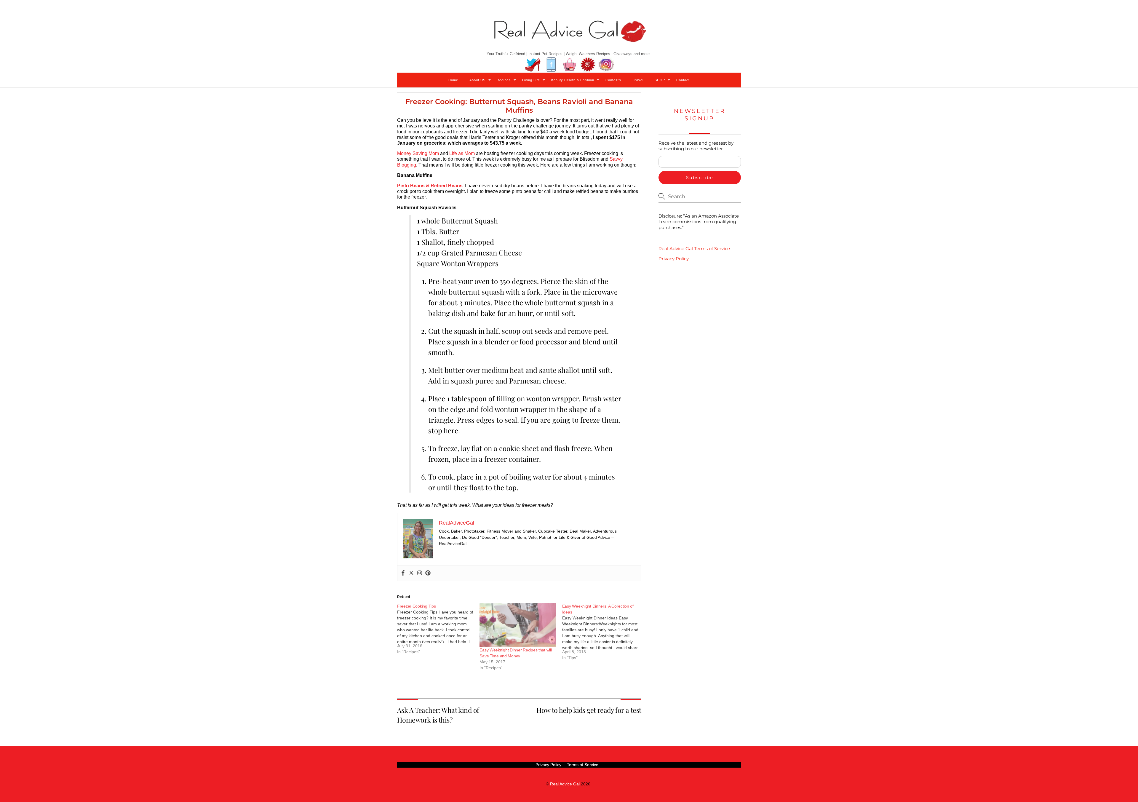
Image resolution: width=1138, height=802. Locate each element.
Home (453, 80)
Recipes (504, 80)
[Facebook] (403, 573)
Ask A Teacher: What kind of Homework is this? (438, 714)
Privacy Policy (673, 258)
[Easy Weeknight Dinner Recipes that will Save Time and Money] (518, 625)
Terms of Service (582, 764)
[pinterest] (588, 64)
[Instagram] (419, 573)
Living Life (531, 80)
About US (477, 80)
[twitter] (533, 64)
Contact (683, 80)
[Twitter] (411, 573)
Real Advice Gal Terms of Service (694, 248)
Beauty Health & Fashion (572, 80)
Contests (613, 80)
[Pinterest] (428, 573)
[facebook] (551, 64)
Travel (637, 80)
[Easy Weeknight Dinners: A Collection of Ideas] (603, 634)
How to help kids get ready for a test (588, 710)
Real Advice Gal (565, 784)
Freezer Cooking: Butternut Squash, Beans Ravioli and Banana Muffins (519, 105)
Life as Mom (462, 153)
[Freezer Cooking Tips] (438, 631)
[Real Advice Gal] (569, 36)
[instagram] (606, 64)
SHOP (660, 80)
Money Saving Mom (418, 153)
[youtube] (570, 64)
